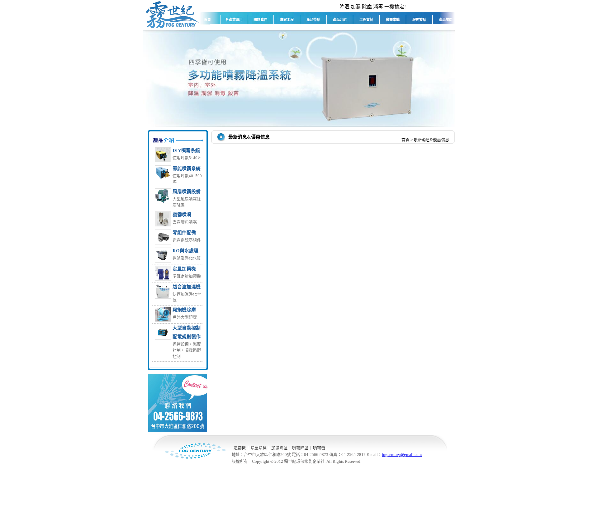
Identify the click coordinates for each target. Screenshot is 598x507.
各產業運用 (234, 19)
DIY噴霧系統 (186, 150)
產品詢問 (446, 19)
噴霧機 (319, 447)
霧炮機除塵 (184, 309)
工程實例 (366, 19)
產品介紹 (340, 19)
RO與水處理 (185, 250)
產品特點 (313, 19)
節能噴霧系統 (187, 168)
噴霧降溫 (300, 447)
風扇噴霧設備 (187, 191)
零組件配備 (184, 232)
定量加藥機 (184, 268)
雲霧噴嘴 (182, 214)
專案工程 (287, 19)
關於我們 (260, 19)
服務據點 (419, 19)
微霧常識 (393, 19)
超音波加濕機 (187, 286)
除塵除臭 (258, 447)
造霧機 (240, 447)
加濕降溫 (279, 447)
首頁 (207, 19)
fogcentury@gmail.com (402, 454)
